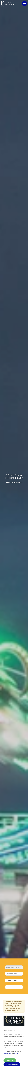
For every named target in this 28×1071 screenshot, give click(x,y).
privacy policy (7, 1053)
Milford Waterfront (11, 5)
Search (14, 987)
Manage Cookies (12, 1064)
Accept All (9, 1060)
